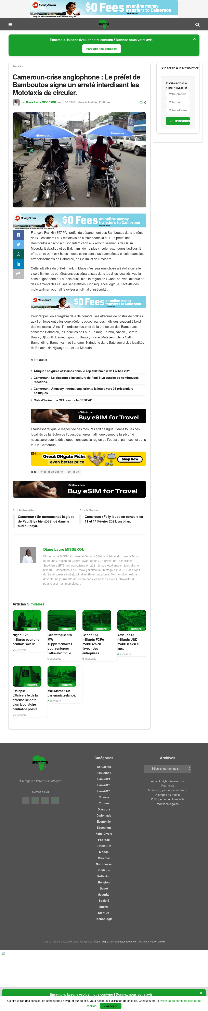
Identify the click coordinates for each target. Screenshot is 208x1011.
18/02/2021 (69, 102)
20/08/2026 (55, 658)
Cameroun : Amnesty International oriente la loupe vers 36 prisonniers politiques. (83, 390)
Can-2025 (103, 791)
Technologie (104, 919)
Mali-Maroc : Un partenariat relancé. (62, 693)
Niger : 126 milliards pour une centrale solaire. (26, 639)
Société (104, 900)
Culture (104, 803)
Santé (104, 888)
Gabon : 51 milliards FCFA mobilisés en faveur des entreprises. (93, 643)
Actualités (91, 102)
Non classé (104, 864)
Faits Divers (104, 834)
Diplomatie (103, 815)
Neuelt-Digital (101, 941)
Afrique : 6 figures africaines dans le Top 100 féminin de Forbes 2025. (82, 371)
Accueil (17, 66)
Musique (104, 858)
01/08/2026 (20, 714)
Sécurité (103, 894)
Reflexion (103, 876)
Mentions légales (168, 804)
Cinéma (104, 797)
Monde (104, 852)
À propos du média (167, 795)
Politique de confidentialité (167, 799)
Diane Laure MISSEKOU (41, 102)
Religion (104, 882)
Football (104, 840)
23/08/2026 (20, 649)
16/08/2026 (90, 658)
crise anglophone (51, 471)
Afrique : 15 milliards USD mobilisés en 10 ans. (128, 641)
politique (73, 471)
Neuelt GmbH (157, 941)
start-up (103, 913)
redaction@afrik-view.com (167, 781)
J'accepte (110, 1006)
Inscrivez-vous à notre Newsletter (176, 85)
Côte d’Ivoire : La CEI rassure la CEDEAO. (63, 400)
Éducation (104, 827)
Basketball (103, 773)
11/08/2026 (125, 654)
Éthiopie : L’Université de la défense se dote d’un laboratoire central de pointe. (25, 699)
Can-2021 (103, 779)
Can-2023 (103, 785)
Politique (104, 102)
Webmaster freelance (124, 941)
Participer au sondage (101, 48)
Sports (103, 907)
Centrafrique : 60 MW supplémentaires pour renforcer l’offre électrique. (60, 643)
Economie (32, 628)
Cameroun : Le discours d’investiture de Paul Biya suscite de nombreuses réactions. (86, 379)
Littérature (104, 846)
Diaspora (104, 809)
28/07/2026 (55, 701)
